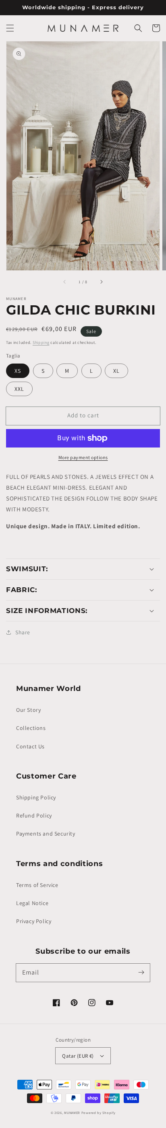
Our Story (28, 709)
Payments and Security (45, 833)
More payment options (83, 457)
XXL (19, 388)
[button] (10, 28)
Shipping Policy (36, 797)
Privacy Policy (33, 921)
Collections (31, 728)
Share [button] (22, 632)
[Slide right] (101, 281)
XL (116, 370)
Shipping (41, 342)
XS (18, 370)
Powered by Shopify (98, 1112)
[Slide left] (65, 281)
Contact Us (30, 746)
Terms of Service (37, 885)
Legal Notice (32, 903)
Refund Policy (34, 815)
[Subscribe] (141, 972)
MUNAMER (72, 1112)
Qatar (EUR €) (77, 1055)
